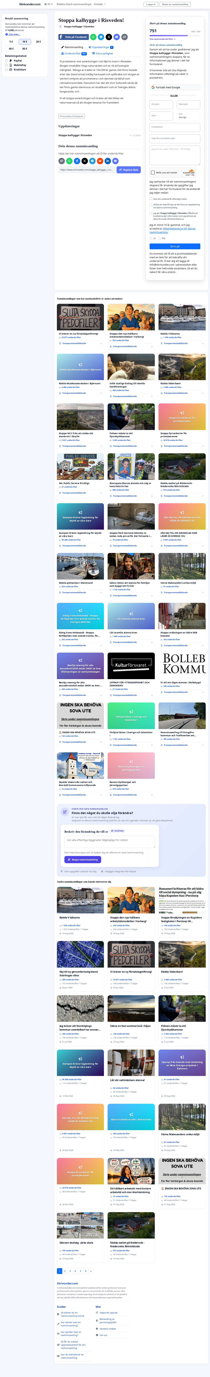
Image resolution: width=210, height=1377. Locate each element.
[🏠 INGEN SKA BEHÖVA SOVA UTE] (80, 723)
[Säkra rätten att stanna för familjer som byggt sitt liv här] (131, 576)
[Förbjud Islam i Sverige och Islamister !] (131, 725)
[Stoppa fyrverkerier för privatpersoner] (182, 426)
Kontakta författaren (73, 116)
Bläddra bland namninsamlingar (74, 4)
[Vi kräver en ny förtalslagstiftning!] (80, 325)
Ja (154, 238)
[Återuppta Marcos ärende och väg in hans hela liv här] (131, 476)
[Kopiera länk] (124, 37)
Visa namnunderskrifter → (162, 39)
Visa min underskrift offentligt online (170, 199)
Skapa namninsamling (85, 859)
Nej (163, 238)
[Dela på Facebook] (77, 161)
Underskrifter (75, 53)
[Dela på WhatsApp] (93, 37)
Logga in (151, 4)
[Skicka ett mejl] (116, 37)
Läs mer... (14, 34)
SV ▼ (50, 4)
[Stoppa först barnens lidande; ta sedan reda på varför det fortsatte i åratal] (131, 526)
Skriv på (175, 246)
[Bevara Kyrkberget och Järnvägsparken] (131, 775)
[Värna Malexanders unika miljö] (182, 574)
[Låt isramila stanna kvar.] (131, 624)
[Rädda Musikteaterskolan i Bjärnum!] (80, 375)
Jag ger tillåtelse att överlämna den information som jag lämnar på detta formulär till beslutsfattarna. (175, 216)
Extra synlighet (104, 53)
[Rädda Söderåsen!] (182, 375)
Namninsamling (73, 47)
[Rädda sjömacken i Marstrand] (80, 574)
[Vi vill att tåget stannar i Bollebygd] (182, 674)
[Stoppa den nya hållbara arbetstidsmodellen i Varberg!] (131, 327)
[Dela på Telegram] (101, 37)
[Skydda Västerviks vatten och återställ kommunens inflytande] (80, 775)
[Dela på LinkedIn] (108, 161)
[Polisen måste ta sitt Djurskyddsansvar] (131, 426)
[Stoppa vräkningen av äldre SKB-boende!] (182, 626)
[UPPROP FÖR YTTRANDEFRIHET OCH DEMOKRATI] (131, 676)
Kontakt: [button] (99, 4)
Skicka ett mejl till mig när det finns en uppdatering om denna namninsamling (176, 206)
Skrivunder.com (29, 4)
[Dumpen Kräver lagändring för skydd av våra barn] (80, 526)
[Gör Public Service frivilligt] (80, 474)
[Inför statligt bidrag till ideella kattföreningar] (131, 377)
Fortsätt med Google (168, 87)
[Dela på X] (109, 37)
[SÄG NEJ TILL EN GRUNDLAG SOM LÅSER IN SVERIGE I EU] (182, 526)
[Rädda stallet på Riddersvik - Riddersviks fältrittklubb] (182, 476)
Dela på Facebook (76, 37)
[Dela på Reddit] (100, 161)
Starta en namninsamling (175, 4)
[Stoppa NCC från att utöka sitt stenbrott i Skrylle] (80, 426)
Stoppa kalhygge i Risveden (75, 135)
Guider (61, 1307)
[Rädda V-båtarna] (182, 325)
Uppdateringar (101, 47)
